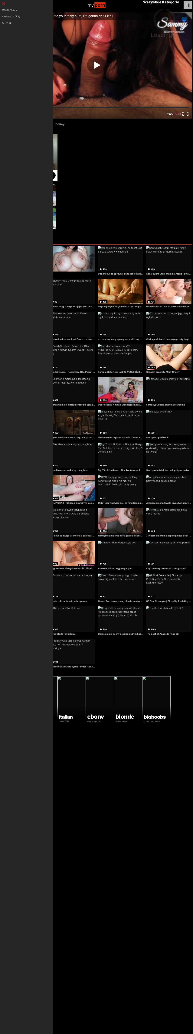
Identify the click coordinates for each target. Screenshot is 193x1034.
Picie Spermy (55, 124)
